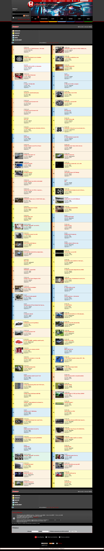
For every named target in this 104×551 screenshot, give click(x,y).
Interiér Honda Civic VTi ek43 (30, 207)
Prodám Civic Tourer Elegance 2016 (32, 278)
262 (50, 42)
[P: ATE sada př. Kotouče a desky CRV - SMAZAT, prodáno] (59, 362)
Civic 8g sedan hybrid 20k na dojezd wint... (33, 252)
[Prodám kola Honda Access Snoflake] (19, 61)
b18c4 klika (26, 137)
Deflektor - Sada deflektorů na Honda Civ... (33, 402)
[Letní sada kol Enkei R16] (19, 370)
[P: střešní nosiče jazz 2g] (59, 476)
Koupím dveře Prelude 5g (70, 234)
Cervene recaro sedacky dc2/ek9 (31, 349)
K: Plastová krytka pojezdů (30, 296)
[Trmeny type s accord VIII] (59, 256)
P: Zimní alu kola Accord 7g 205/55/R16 (33, 437)
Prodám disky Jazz (28, 216)
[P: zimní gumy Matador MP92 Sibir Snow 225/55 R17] (59, 423)
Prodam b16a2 (67, 446)
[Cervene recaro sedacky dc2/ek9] (19, 353)
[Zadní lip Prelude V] (59, 404)
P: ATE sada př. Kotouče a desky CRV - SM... (74, 358)
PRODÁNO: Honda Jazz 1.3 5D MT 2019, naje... (34, 199)
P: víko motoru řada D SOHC (71, 367)
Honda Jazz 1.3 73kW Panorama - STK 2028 (34, 48)
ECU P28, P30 (67, 110)
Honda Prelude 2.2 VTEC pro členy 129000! (74, 393)
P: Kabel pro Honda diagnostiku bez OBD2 (74, 269)
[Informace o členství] (74, 1)
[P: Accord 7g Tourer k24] (19, 334)
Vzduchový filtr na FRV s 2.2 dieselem (32, 66)
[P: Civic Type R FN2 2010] (19, 79)
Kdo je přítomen (17, 512)
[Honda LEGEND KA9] (59, 335)
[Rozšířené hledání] (78, 1)
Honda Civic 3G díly (68, 340)
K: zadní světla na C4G (69, 287)
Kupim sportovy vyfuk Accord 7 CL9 (32, 375)
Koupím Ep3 (26, 446)
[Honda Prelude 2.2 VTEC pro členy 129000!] (59, 397)
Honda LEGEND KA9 (69, 331)
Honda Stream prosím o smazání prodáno (74, 375)
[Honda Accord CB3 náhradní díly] (59, 326)
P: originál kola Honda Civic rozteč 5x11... (33, 420)
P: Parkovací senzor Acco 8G (30, 234)
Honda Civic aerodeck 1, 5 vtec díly (32, 358)
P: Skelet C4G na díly (69, 119)
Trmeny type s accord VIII (70, 252)
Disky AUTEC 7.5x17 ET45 (70, 92)
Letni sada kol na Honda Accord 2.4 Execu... (74, 190)
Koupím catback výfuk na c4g (71, 243)
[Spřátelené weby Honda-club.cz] (49, 1)
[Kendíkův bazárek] (19, 176)
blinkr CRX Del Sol (68, 349)
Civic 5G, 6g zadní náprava (30, 243)
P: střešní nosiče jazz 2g (70, 473)
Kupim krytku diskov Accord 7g (31, 429)
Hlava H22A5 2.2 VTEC (69, 411)
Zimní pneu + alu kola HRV (70, 101)
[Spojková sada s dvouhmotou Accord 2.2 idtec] (59, 282)
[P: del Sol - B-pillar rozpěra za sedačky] (59, 441)
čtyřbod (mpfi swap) (69, 216)
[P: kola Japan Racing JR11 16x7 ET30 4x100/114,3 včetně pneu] (19, 388)
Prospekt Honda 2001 (69, 66)
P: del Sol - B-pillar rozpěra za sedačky (73, 437)
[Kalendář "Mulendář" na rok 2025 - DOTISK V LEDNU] (19, 459)
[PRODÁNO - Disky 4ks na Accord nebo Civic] (59, 131)
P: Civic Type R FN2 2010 (30, 75)
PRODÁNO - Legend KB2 (29, 269)
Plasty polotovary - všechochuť (71, 296)
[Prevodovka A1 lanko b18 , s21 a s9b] (59, 167)
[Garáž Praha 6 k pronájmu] (19, 291)
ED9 (65, 181)
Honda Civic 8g (67, 225)
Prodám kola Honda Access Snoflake (32, 57)
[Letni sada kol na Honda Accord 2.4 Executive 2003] (59, 194)
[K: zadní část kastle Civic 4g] (59, 458)
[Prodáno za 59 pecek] (19, 485)
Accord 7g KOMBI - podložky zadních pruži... (34, 340)
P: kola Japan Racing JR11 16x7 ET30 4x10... (34, 384)
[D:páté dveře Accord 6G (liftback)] (59, 202)
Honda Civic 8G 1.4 (28, 473)
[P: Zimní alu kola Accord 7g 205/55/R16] (19, 441)
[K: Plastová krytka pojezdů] (19, 300)
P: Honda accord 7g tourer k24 (31, 101)
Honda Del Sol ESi (28, 163)
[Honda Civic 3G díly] (59, 344)
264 (55, 42)
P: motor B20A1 (68, 305)
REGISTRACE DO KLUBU (24, 19)
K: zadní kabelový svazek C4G (71, 137)
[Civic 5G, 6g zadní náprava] (19, 247)
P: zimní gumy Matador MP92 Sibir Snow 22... (74, 420)
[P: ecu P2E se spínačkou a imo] (59, 61)
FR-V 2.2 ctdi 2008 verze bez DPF (72, 464)
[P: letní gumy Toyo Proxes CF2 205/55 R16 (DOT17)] (59, 432)
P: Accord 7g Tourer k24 (29, 331)
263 (52, 42)
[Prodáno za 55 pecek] (59, 157)
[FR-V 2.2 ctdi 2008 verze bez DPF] (59, 468)
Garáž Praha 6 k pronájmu (30, 287)
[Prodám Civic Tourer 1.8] (19, 158)
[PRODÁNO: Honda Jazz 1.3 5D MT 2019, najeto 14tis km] (19, 202)
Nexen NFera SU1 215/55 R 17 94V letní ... (74, 260)
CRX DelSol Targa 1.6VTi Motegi (71, 172)
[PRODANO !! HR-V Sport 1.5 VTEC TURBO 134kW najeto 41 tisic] (59, 52)
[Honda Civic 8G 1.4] (19, 476)
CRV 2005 (66, 75)
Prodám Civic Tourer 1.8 (29, 154)
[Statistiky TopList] (59, 543)
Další (57, 42)
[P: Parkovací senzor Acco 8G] (19, 238)
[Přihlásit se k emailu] (44, 1)
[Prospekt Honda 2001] (59, 70)
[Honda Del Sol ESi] (19, 167)
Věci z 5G (26, 119)
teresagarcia (35, 517)
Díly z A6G (26, 260)
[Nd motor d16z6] (59, 388)
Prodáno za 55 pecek (69, 154)
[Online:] (35, 22)
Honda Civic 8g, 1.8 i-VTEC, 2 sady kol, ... (33, 190)
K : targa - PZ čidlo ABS (29, 84)
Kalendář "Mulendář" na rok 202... (31, 225)
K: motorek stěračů (28, 314)
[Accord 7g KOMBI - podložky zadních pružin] (19, 344)
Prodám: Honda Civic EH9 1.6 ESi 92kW (33, 181)
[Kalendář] (55, 1)
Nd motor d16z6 (68, 384)
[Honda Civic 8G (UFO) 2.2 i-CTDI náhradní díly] (59, 317)
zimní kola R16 (67, 482)
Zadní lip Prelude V (68, 402)
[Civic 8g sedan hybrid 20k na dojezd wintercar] (19, 256)
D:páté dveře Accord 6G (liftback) (72, 199)
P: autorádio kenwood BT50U (71, 207)
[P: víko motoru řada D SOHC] (59, 370)
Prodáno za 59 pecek (29, 482)
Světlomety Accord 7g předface (31, 322)
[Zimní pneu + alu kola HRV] (59, 105)
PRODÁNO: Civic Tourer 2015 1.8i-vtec (73, 145)
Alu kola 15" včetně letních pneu (31, 92)
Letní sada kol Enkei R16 (29, 367)
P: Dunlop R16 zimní (28, 464)
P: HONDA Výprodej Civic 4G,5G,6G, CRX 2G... (34, 128)
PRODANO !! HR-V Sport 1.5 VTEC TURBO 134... (75, 48)
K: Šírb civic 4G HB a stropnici (71, 84)
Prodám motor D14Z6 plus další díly (32, 393)
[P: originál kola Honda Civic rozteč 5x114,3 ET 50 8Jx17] (19, 424)
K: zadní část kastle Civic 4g (71, 455)
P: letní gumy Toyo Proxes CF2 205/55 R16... (74, 429)
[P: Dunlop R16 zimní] (19, 468)
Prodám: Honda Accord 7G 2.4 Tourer (32, 145)
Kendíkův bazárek (28, 172)
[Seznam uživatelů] (62, 1)
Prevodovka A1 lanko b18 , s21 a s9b (72, 163)
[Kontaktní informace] (68, 1)
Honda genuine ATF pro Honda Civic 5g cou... (34, 305)
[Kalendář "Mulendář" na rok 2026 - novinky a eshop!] (19, 229)
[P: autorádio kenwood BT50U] (59, 211)
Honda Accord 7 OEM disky (30, 411)
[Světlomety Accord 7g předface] (19, 326)
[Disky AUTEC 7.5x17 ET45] (59, 96)
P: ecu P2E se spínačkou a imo (71, 57)
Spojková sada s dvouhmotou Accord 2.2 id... (74, 278)
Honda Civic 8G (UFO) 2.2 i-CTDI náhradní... (74, 314)
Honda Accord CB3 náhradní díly (72, 322)
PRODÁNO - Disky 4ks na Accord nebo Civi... (74, 128)
